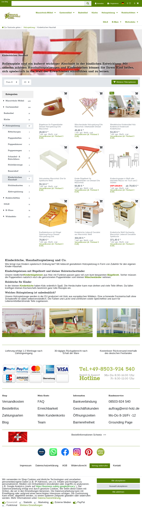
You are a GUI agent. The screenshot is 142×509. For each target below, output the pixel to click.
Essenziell (12, 502)
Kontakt (117, 465)
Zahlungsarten (12, 415)
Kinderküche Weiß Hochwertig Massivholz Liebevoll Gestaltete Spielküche (123, 234)
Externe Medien (63, 502)
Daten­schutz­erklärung (47, 465)
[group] (53, 106)
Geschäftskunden (86, 408)
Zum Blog (5, 1)
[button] (124, 82)
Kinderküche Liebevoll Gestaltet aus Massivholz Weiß (87, 233)
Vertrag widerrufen (100, 465)
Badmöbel (83, 13)
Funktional (12, 505)
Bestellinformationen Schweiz (86, 434)
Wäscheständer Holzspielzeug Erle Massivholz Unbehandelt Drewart (89, 126)
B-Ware (115, 22)
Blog (5, 422)
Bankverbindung (85, 401)
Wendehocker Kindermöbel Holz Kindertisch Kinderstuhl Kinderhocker (123, 127)
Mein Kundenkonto (51, 415)
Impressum (25, 465)
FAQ (41, 401)
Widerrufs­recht (79, 465)
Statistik (27, 502)
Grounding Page (120, 422)
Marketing (43, 502)
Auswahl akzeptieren (118, 486)
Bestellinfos (10, 408)
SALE (105, 22)
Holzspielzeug (109, 13)
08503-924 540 (119, 401)
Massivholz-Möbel (45, 13)
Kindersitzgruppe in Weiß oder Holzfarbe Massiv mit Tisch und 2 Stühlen (123, 181)
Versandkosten (13, 401)
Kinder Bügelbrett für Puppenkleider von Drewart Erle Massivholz (87, 181)
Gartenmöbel (65, 13)
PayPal (81, 502)
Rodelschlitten (128, 13)
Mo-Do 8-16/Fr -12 (122, 415)
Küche (95, 13)
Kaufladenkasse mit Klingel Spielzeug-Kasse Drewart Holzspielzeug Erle (50, 234)
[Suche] (87, 3)
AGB (64, 465)
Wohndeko (130, 22)
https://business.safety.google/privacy (55, 486)
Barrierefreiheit (84, 422)
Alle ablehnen (118, 492)
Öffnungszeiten (84, 415)
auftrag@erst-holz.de (124, 408)
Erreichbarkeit (48, 408)
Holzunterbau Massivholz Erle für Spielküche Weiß (52, 180)
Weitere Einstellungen (31, 505)
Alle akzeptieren (118, 480)
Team (42, 422)
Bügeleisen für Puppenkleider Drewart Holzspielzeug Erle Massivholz (51, 127)
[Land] (122, 3)
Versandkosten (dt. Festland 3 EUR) (51, 137)
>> (104, 434)
